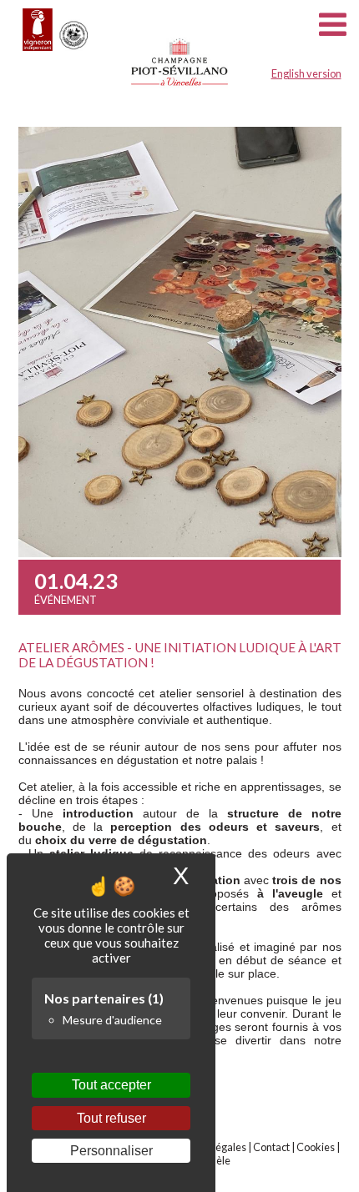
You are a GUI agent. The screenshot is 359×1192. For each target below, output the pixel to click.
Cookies (315, 1147)
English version (306, 73)
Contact (271, 1147)
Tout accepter (111, 1085)
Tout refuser (111, 1118)
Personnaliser (111, 1151)
